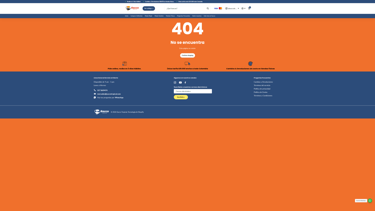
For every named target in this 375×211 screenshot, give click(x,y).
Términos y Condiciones (263, 95)
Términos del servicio (262, 85)
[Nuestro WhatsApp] (370, 200)
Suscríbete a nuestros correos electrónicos (190, 87)
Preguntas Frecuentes (183, 16)
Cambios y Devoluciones (263, 82)
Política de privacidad (262, 89)
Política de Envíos (260, 92)
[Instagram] (175, 82)
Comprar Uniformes (136, 16)
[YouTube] (180, 83)
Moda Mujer (148, 16)
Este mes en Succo (209, 16)
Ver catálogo (148, 8)
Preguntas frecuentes (262, 78)
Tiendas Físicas (170, 16)
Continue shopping (187, 55)
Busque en (207, 8)
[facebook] (185, 83)
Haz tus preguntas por (110, 97)
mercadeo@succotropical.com (109, 94)
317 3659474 (102, 90)
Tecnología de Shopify (136, 112)
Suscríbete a (181, 97)
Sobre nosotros (196, 16)
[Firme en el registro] (243, 8)
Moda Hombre (159, 16)
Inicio (126, 16)
